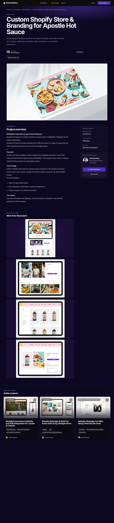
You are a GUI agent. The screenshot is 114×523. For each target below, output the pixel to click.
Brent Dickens (26, 9)
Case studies (55, 3)
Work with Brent (95, 169)
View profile (94, 174)
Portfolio (9, 9)
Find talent (43, 3)
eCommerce (17, 9)
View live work (12, 57)
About (63, 3)
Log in (93, 3)
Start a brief (103, 3)
